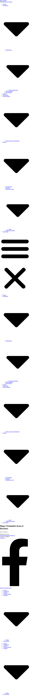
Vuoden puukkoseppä (13, 90)
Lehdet (9, 229)
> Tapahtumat (6, 591)
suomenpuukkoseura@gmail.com (7, 535)
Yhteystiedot (5, 231)
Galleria (4, 93)
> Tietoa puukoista (7, 594)
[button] (15, 263)
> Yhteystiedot (6, 641)
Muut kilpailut (9, 92)
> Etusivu (5, 590)
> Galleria (5, 592)
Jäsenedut (8, 187)
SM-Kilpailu (5, 95)
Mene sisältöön (3, 0)
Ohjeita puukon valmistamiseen (12, 140)
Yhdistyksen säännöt (10, 230)
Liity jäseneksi (9, 186)
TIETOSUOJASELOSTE (6, 588)
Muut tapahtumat (9, 91)
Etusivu (4, 4)
